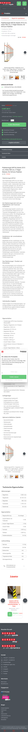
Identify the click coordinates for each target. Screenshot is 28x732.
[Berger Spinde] (11, 634)
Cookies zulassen (14, 377)
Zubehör (4, 157)
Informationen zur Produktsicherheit (10, 566)
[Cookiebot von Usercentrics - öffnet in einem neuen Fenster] (20, 352)
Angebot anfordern (14, 142)
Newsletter (3, 719)
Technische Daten (6, 153)
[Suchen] (24, 8)
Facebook (5, 671)
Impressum (3, 710)
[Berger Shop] (11, 641)
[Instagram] (2, 669)
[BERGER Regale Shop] (7, 3)
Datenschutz (4, 713)
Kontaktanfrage (7, 662)
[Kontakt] (2, 662)
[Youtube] (2, 673)
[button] (3, 52)
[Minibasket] (19, 3)
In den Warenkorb (14, 124)
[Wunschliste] (9, 584)
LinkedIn (5, 666)
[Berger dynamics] (11, 647)
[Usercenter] (24, 3)
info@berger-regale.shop (9, 664)
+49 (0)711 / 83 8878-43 (9, 657)
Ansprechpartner (5, 708)
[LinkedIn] (2, 667)
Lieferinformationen (6, 715)
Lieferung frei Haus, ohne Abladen (12, 87)
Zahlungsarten (4, 717)
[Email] (2, 664)
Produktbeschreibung (7, 149)
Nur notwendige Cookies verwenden (14, 380)
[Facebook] (2, 671)
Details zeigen (14, 371)
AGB (2, 712)
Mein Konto (4, 681)
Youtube (5, 673)
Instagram (5, 669)
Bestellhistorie (4, 683)
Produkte (7, 13)
